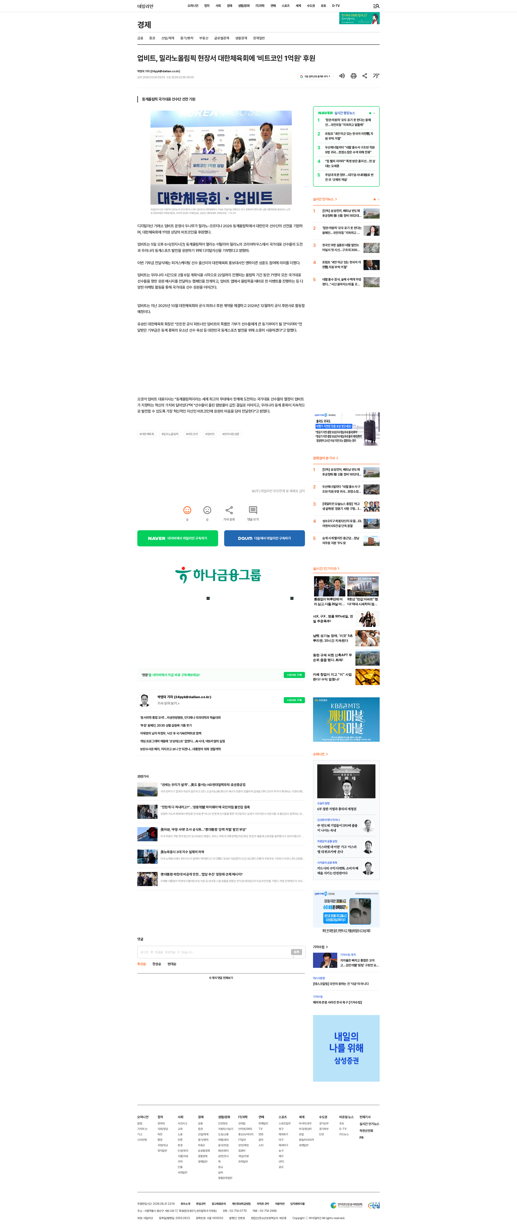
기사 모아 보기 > (169, 703)
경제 (229, 6)
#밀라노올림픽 (170, 434)
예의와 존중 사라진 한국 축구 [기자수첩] (337, 1002)
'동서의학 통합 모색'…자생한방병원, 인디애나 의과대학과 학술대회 (180, 718)
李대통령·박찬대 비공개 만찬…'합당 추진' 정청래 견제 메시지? (202, 874)
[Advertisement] (221, 913)
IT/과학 (260, 6)
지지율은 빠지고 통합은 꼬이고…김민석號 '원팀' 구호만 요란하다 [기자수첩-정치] (359, 965)
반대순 (172, 964)
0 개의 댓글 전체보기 (221, 978)
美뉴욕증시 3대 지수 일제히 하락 (182, 852)
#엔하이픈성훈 (230, 434)
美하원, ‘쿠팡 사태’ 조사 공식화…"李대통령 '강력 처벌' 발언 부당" (204, 830)
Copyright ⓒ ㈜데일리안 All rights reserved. (318, 1218)
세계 (298, 6)
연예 (273, 6)
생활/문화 (244, 6)
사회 (218, 6)
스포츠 (286, 6)
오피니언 (193, 6)
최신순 (141, 964)
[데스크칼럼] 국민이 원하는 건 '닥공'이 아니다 (341, 984)
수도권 (311, 6)
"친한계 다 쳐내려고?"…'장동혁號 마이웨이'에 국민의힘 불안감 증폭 (205, 807)
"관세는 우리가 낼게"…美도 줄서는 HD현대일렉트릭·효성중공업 (203, 785)
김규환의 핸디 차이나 (328, 819)
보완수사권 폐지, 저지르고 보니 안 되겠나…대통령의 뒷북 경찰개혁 (180, 749)
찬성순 (156, 964)
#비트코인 (192, 434)
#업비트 (210, 434)
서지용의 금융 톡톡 (327, 862)
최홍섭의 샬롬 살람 (327, 841)
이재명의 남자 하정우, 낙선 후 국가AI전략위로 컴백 (170, 733)
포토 (323, 6)
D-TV (335, 6)
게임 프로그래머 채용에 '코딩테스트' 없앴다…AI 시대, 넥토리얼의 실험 (182, 741)
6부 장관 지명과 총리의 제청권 (336, 809)
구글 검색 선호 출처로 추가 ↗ (317, 76)
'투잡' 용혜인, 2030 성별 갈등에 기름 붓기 (166, 725)
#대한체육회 (147, 434)
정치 (206, 6)
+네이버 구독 (294, 674)
